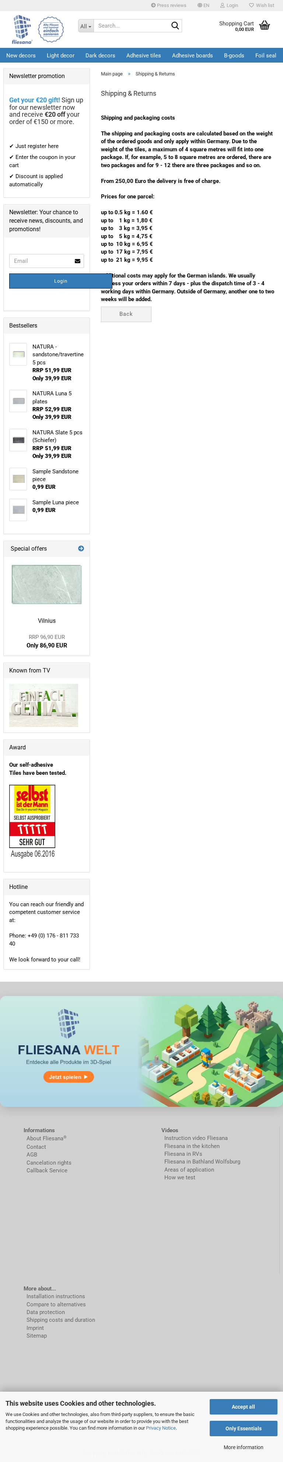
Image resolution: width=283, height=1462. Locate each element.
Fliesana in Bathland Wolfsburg (202, 1161)
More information (243, 1447)
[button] (203, 5)
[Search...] (175, 26)
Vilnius (47, 620)
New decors (21, 55)
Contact (36, 1147)
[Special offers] (81, 549)
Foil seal (265, 55)
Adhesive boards (192, 55)
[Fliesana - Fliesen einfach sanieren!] (38, 29)
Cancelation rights (49, 1162)
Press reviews (171, 5)
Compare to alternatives (56, 1304)
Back (126, 314)
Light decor (60, 55)
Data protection (46, 1312)
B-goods (234, 55)
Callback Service (47, 1170)
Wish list (264, 5)
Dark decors (100, 55)
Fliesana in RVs (182, 1154)
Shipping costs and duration (61, 1320)
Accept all (243, 1407)
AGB (32, 1154)
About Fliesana (45, 1138)
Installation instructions (56, 1296)
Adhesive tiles (143, 55)
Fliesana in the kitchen (192, 1146)
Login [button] (231, 5)
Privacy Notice (161, 1428)
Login (60, 281)
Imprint (35, 1328)
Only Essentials (244, 1428)
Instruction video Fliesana (196, 1138)
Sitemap (37, 1335)
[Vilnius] (46, 584)
